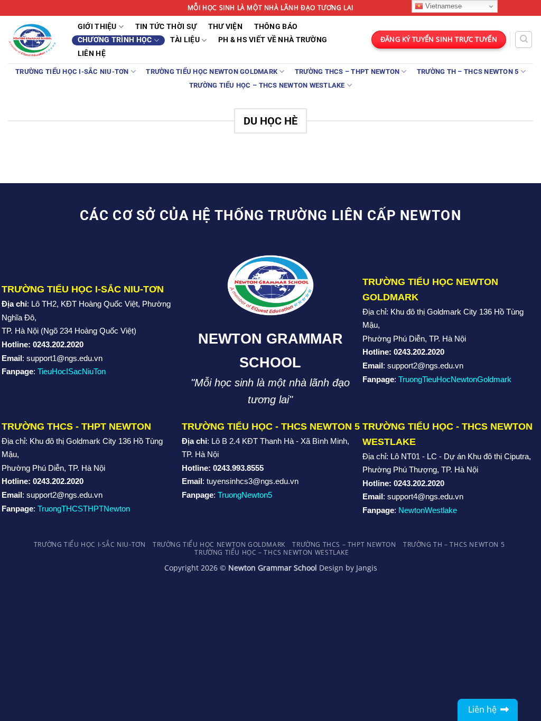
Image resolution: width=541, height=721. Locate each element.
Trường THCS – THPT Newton (347, 71)
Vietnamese (442, 6)
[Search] (523, 39)
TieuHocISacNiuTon (72, 371)
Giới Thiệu (97, 26)
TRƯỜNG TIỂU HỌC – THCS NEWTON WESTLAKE (267, 85)
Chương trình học (115, 39)
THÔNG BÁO (276, 27)
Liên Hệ (92, 54)
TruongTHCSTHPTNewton (84, 508)
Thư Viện (225, 27)
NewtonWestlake (427, 510)
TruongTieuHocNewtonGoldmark (454, 379)
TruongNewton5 (245, 494)
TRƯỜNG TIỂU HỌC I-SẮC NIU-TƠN (71, 71)
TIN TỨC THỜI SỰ (166, 27)
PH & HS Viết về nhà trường (273, 40)
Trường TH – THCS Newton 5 (467, 71)
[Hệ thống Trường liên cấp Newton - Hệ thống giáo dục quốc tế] (32, 39)
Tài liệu (184, 39)
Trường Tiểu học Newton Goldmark (211, 71)
